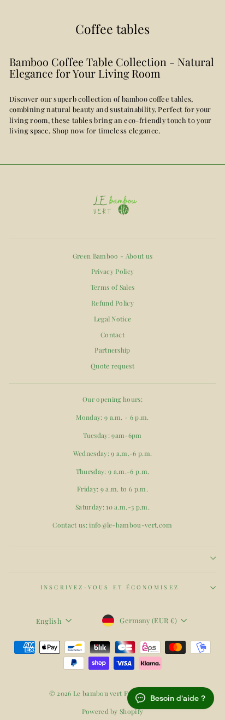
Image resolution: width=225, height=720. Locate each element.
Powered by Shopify (113, 711)
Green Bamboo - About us (112, 255)
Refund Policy (112, 302)
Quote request (112, 365)
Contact (112, 334)
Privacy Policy (112, 271)
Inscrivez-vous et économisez (109, 587)
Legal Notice (113, 318)
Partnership (112, 350)
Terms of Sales (113, 287)
